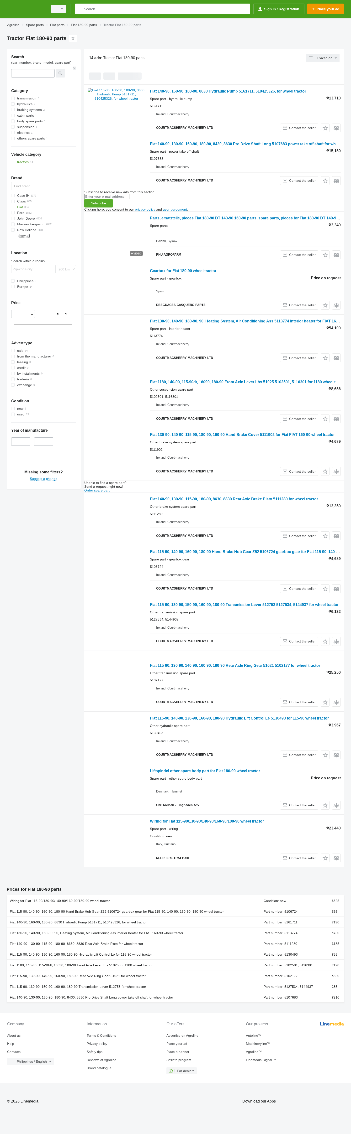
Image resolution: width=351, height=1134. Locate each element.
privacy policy (145, 209)
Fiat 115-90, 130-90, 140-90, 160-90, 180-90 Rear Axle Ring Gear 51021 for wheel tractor (78, 976)
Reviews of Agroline (101, 1060)
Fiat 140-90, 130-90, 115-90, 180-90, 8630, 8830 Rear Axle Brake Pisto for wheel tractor (76, 944)
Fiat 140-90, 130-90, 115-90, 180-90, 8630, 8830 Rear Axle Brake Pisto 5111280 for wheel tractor (234, 499)
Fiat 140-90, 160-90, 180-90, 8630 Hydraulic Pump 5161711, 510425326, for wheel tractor (228, 91)
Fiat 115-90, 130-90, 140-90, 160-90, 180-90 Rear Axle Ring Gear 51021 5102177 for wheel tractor (235, 665)
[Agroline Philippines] (26, 9)
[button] (325, 128)
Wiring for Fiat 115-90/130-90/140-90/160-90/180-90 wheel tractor (207, 821)
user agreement (175, 209)
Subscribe (98, 203)
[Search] (80, 9)
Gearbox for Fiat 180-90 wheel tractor (183, 271)
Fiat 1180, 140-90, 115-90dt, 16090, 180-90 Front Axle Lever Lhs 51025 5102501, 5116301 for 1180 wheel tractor (248, 382)
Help (10, 1044)
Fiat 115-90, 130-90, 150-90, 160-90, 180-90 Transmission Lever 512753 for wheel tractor (78, 987)
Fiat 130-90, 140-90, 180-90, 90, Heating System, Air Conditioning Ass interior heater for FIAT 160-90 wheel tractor (96, 933)
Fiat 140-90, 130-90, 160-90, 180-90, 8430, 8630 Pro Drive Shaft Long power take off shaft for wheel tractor (91, 997)
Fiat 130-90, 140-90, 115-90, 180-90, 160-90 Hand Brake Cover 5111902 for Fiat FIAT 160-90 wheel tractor (242, 435)
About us (14, 1035)
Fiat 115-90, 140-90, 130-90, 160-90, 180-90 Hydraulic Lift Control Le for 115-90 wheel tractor (81, 954)
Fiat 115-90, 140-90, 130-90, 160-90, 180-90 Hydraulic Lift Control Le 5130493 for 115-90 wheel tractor (239, 718)
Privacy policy (97, 1044)
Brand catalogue (99, 1068)
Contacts (14, 1052)
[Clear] (74, 68)
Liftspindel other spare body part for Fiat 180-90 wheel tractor (205, 771)
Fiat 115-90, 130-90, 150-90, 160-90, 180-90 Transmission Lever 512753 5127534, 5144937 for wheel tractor (244, 605)
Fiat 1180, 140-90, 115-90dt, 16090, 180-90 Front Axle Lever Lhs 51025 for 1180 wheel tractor (81, 965)
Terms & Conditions (101, 1035)
